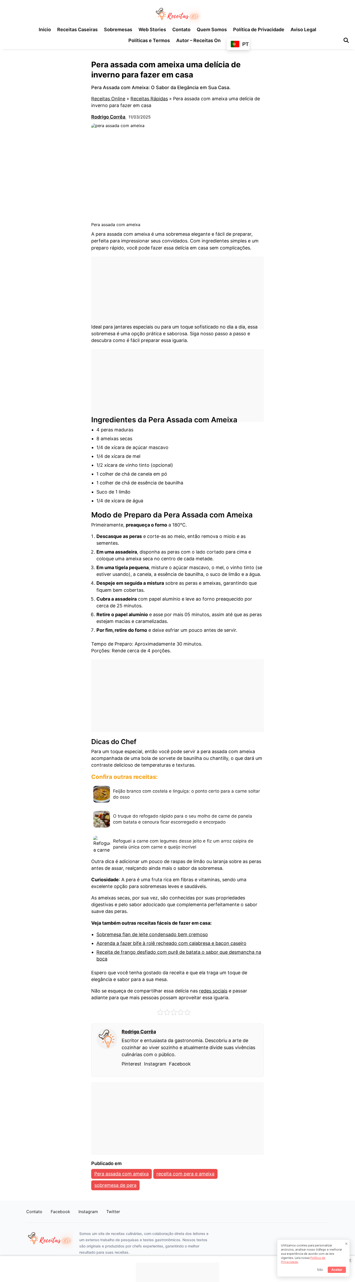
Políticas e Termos (149, 40)
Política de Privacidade (258, 29)
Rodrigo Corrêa (108, 117)
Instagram (155, 1064)
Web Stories (152, 29)
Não (320, 1269)
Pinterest (131, 1064)
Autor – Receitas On (198, 40)
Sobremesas (118, 29)
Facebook (180, 1064)
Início (45, 29)
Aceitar (336, 1269)
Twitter (113, 1211)
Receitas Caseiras (77, 29)
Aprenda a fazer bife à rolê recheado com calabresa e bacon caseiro (171, 943)
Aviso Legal (303, 29)
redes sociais (213, 991)
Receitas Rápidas (149, 98)
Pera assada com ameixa (121, 1173)
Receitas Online (108, 98)
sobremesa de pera (115, 1185)
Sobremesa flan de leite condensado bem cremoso (152, 934)
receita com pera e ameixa (185, 1173)
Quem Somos (212, 29)
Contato (181, 29)
